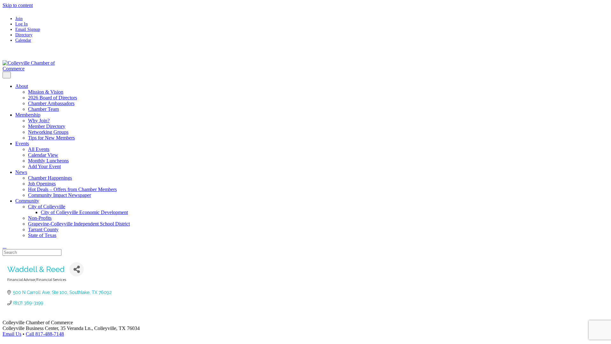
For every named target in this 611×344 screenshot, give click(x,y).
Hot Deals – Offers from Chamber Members (72, 189)
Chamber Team (43, 109)
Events (22, 143)
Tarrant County (43, 229)
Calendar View (43, 155)
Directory (23, 34)
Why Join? (39, 120)
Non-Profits (40, 218)
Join (19, 18)
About (21, 86)
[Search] (4, 246)
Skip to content (18, 5)
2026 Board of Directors (52, 97)
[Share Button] (76, 269)
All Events (38, 149)
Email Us (12, 334)
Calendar (23, 40)
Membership (27, 115)
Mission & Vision (45, 92)
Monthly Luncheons (48, 160)
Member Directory (46, 126)
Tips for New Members (51, 137)
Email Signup (27, 29)
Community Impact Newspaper (59, 195)
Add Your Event (44, 166)
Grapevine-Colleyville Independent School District (79, 223)
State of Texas (42, 235)
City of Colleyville (46, 206)
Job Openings (42, 183)
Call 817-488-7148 (45, 334)
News (21, 172)
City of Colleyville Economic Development (84, 212)
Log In (21, 23)
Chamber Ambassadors (51, 103)
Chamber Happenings (50, 178)
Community (27, 201)
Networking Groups (48, 132)
